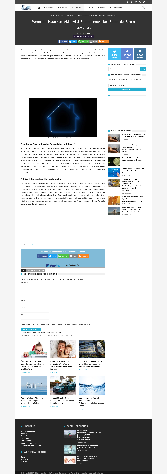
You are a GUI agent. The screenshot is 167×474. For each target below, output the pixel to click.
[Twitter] (127, 2)
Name (23, 300)
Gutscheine (25, 462)
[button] (63, 41)
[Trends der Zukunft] (26, 7)
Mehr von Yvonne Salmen (32, 335)
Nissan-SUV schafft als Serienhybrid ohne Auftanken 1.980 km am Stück (62, 400)
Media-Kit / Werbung (28, 443)
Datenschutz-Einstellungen (31, 445)
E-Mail (23, 307)
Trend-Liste (25, 459)
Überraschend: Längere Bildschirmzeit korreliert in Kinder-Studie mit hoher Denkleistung (32, 365)
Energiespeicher (32, 270)
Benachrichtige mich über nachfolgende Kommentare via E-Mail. (42, 332)
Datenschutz (26, 441)
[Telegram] (144, 2)
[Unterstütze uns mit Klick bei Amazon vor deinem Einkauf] (73, 265)
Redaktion (25, 436)
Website (23, 314)
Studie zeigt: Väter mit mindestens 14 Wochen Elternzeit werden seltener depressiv (61, 365)
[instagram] (136, 2)
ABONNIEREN (127, 89)
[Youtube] (131, 2)
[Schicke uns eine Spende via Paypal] (53, 265)
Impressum (25, 438)
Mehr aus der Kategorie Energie (59, 335)
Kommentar (24, 282)
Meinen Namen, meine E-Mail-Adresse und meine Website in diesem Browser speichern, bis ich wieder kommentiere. (55, 324)
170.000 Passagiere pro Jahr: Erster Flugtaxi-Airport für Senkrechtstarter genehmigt (91, 363)
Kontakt (24, 434)
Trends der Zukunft (28, 431)
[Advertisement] (63, 79)
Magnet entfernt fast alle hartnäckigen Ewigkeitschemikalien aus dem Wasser (92, 402)
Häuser (41, 270)
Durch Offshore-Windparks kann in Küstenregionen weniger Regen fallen (32, 400)
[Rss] (140, 2)
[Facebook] (123, 2)
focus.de (30, 245)
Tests (23, 457)
